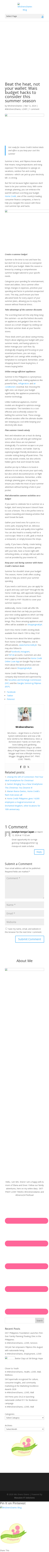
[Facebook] (20, 767)
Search (40, 1320)
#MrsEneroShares (13, 109)
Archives (8, 1425)
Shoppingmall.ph (35, 624)
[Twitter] (28, 767)
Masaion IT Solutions (24, 1497)
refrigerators (23, 383)
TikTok (11, 655)
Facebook (15, 651)
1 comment (34, 109)
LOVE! (24, 109)
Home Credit (10, 196)
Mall (39, 1371)
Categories (9, 1414)
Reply (39, 851)
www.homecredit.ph (28, 645)
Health (27, 1371)
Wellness (9, 1375)
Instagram (25, 651)
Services (33, 1343)
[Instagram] (24, 767)
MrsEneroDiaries (14, 105)
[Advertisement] (24, 48)
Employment (29, 1353)
